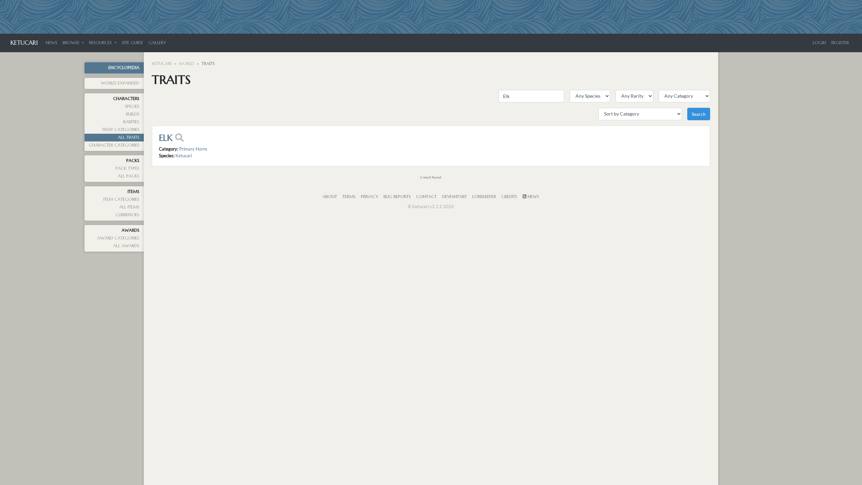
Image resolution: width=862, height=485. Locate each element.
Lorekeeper (484, 196)
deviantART (454, 196)
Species (132, 106)
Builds (132, 114)
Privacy (369, 196)
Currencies (127, 215)
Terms (349, 196)
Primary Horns (193, 149)
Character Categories (114, 145)
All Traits (128, 137)
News (51, 42)
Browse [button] (72, 42)
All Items (129, 207)
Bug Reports (397, 196)
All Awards (126, 246)
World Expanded (120, 83)
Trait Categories (120, 129)
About (330, 196)
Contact (426, 196)
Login (819, 42)
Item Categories (121, 199)
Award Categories (118, 238)
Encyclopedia (123, 67)
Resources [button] (101, 42)
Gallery (157, 42)
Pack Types (127, 168)
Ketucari (24, 42)
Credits (509, 196)
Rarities (131, 122)
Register (840, 42)
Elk (165, 137)
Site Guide (132, 42)
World (186, 63)
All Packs (128, 176)
